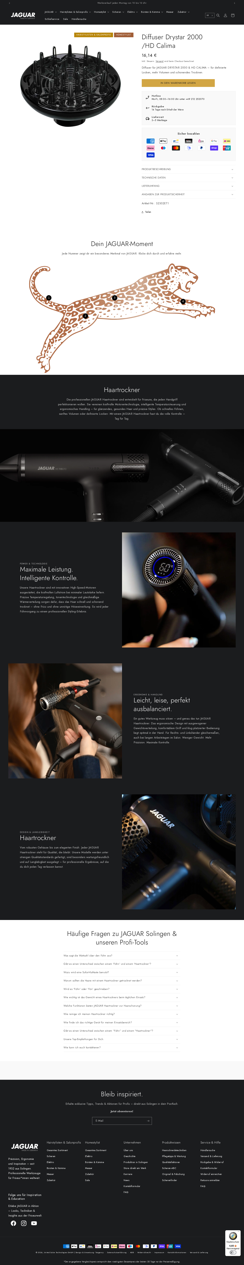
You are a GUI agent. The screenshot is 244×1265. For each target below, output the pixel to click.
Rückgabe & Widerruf (212, 1162)
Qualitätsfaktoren (171, 1162)
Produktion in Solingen (136, 1162)
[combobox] (209, 15)
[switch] (233, 1252)
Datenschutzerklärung (117, 1252)
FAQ (126, 1192)
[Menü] (239, 1232)
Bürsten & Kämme (56, 1168)
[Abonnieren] (148, 1121)
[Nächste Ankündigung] (234, 3)
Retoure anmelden (210, 1180)
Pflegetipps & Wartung (174, 1156)
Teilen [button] (148, 212)
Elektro (50, 1162)
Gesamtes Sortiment (57, 1150)
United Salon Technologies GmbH (59, 1252)
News (126, 1180)
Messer (50, 1174)
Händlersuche (208, 1150)
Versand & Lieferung (211, 1156)
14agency (99, 1252)
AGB (132, 1252)
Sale (87, 1180)
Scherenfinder (169, 1180)
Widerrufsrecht (144, 1252)
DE (208, 15)
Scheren (51, 1156)
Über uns (128, 1150)
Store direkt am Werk (135, 1168)
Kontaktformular (132, 1186)
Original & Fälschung (173, 1174)
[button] (50, 11)
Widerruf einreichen (211, 1174)
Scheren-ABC (169, 1168)
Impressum (159, 1252)
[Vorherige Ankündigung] (9, 3)
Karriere (128, 1174)
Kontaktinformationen (177, 1252)
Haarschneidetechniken (174, 1150)
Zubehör (51, 1180)
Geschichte (129, 1156)
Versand (159, 61)
